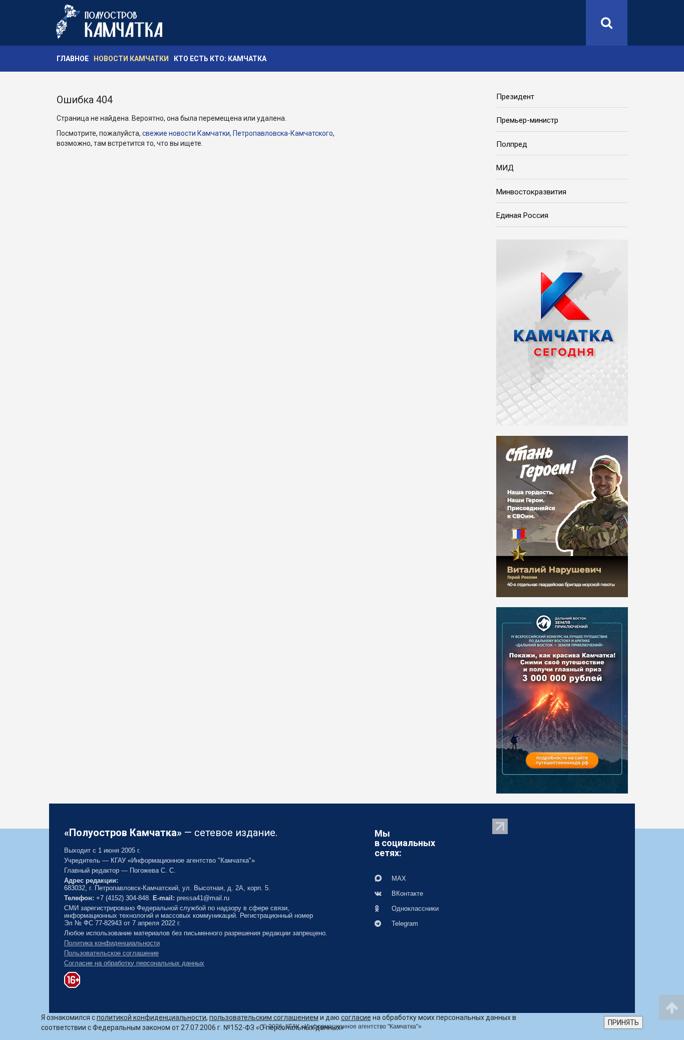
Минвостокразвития (531, 191)
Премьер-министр (527, 120)
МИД (505, 167)
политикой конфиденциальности (151, 1017)
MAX (398, 878)
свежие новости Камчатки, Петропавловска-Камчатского (237, 133)
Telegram (404, 923)
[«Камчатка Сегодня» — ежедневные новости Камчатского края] (562, 332)
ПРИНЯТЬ (623, 1022)
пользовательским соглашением (263, 1017)
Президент (515, 96)
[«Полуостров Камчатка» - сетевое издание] (109, 22)
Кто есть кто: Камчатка (220, 59)
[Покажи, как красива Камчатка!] (562, 699)
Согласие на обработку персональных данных (134, 963)
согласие (356, 1017)
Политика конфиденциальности (112, 943)
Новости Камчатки (131, 59)
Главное (73, 59)
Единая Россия (522, 215)
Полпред (511, 144)
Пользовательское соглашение (111, 953)
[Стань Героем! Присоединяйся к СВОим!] (562, 515)
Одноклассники (414, 908)
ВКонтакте (406, 893)
